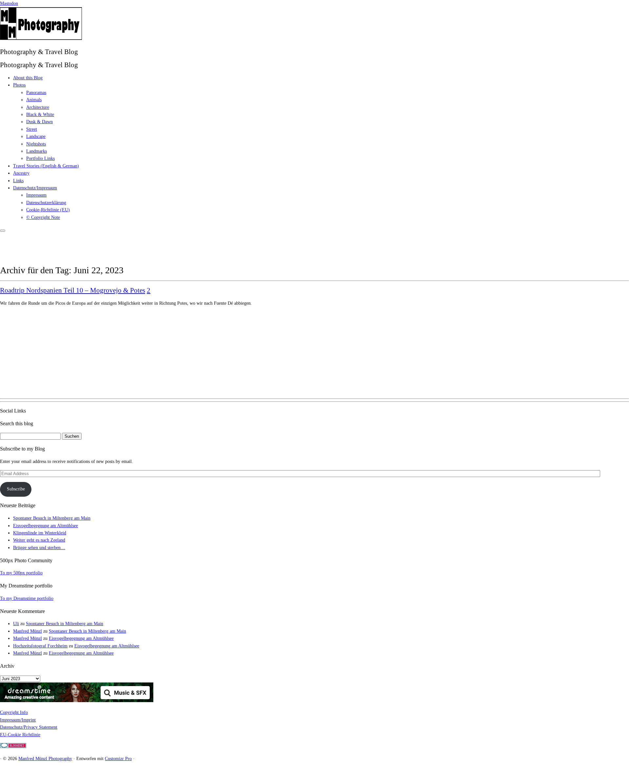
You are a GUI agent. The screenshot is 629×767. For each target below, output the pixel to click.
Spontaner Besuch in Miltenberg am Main (51, 518)
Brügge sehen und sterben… (39, 547)
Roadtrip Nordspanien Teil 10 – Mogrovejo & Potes (72, 290)
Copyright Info (14, 712)
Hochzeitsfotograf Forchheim (40, 645)
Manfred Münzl (27, 631)
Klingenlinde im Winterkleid (39, 532)
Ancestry (21, 173)
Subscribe (16, 489)
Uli (16, 623)
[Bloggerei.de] (13, 746)
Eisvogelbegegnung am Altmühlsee (45, 525)
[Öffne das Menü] (2, 231)
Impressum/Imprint (18, 720)
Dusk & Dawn (39, 121)
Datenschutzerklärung (46, 202)
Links (18, 180)
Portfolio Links (40, 158)
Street (31, 129)
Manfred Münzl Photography (45, 758)
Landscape (36, 136)
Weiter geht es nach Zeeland (39, 540)
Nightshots (36, 144)
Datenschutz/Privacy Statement (28, 727)
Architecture (37, 107)
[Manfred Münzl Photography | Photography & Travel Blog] (41, 38)
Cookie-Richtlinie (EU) (48, 209)
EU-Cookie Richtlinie (20, 734)
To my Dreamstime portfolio (26, 598)
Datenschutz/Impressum (35, 187)
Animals (34, 99)
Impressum (36, 195)
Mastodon (9, 3)
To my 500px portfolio (21, 572)
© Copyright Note (43, 217)
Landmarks (36, 151)
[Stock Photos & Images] (76, 700)
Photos (19, 85)
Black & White (40, 114)
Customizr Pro (118, 758)
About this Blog (28, 77)
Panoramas (36, 92)
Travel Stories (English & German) (46, 165)
